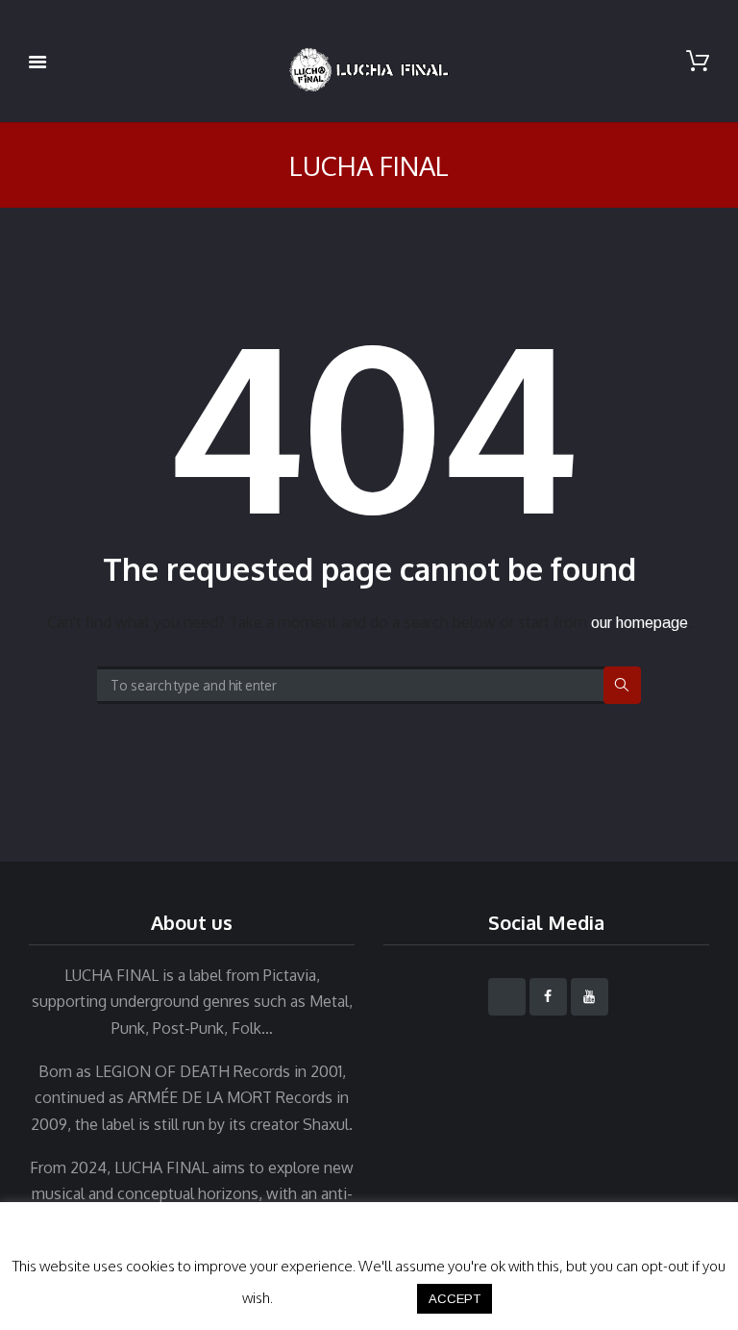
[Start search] (622, 685)
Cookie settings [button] (344, 1298)
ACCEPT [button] (454, 1299)
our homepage (639, 623)
